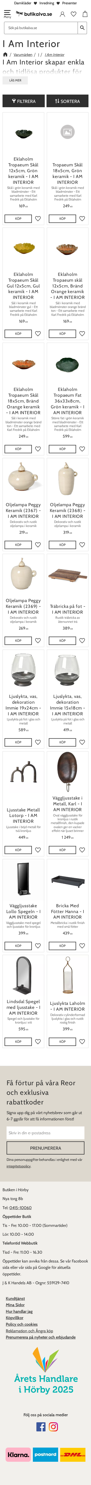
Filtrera (26, 101)
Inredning (46, 3)
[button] (7, 14)
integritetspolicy (19, 1166)
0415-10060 (20, 1207)
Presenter (69, 3)
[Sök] (82, 28)
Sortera (70, 101)
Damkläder (22, 3)
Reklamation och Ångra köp (29, 1330)
